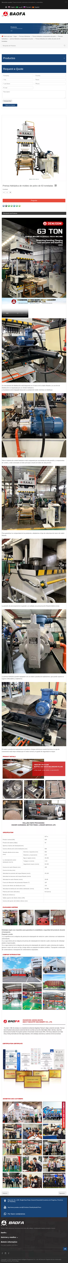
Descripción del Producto (10, 213)
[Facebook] (2, 1253)
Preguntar (34, 200)
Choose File (7, 101)
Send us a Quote (10, 105)
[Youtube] (5, 1253)
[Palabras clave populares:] (64, 45)
